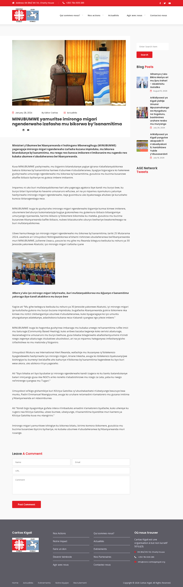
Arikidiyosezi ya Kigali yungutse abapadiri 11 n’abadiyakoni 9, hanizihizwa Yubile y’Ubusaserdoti (159, 144)
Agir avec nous (134, 15)
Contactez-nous (158, 15)
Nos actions (94, 15)
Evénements (100, 549)
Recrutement (80, 582)
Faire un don (59, 549)
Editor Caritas (51, 112)
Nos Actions (59, 533)
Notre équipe (62, 582)
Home (15, 582)
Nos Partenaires (102, 556)
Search (144, 54)
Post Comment (26, 504)
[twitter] (164, 3)
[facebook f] (160, 3)
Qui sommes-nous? (70, 15)
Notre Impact (60, 541)
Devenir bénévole (62, 556)
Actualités (113, 15)
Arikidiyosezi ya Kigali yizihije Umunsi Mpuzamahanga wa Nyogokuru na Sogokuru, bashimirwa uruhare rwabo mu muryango (159, 110)
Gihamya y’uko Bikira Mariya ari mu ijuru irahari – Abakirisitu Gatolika (159, 81)
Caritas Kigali (146, 582)
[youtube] (169, 3)
